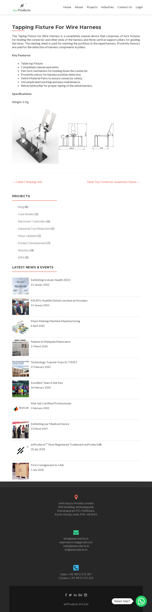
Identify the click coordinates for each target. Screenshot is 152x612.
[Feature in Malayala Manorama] (20, 347)
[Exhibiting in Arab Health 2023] (20, 286)
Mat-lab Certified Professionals (51, 403)
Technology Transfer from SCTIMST (54, 362)
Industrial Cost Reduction (34, 228)
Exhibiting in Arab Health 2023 (50, 280)
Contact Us (125, 7)
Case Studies (26, 214)
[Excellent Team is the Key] (20, 389)
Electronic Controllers (32, 221)
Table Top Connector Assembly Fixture (113, 181)
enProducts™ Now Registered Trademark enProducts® (66, 444)
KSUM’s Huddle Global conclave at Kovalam (59, 300)
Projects (92, 7)
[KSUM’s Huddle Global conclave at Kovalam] (20, 306)
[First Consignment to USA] (20, 471)
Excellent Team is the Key (47, 382)
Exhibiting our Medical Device (50, 424)
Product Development (32, 243)
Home (67, 7)
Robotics (24, 250)
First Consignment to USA (47, 465)
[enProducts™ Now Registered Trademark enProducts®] (20, 450)
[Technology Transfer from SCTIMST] (20, 368)
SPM (21, 257)
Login (139, 7)
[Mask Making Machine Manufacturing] (20, 327)
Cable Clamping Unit (27, 181)
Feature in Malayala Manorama (50, 341)
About (79, 7)
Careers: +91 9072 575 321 (76, 578)
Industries (107, 7)
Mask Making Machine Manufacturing (55, 321)
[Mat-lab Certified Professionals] (20, 409)
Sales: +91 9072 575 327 (76, 574)
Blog (21, 207)
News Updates (27, 235)
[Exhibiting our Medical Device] (20, 430)
